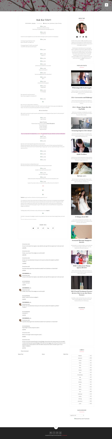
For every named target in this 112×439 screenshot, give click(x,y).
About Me (79, 422)
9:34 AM (24, 336)
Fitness (80, 362)
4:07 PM (24, 348)
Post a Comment (25, 351)
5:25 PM (24, 315)
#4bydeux (80, 355)
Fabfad (22, 197)
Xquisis (47, 210)
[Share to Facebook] (53, 228)
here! (83, 58)
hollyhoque (80, 394)
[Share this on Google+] (38, 228)
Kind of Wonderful (51, 123)
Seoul (80, 372)
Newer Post (20, 354)
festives (80, 389)
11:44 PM (24, 263)
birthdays (80, 382)
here (40, 133)
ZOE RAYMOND (25, 273)
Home (43, 354)
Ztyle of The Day (58, 23)
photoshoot (52, 23)
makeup (80, 396)
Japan (80, 365)
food (48, 23)
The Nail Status (80, 374)
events (80, 384)
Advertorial (80, 358)
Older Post (65, 354)
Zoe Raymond (64, 435)
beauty (80, 379)
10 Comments (39, 23)
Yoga (80, 377)
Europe (80, 360)
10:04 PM (24, 248)
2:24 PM (24, 270)
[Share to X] (33, 228)
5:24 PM (24, 284)
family (45, 23)
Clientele (85, 422)
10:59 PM (24, 255)
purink (80, 403)
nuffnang (80, 398)
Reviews (80, 370)
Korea (80, 367)
